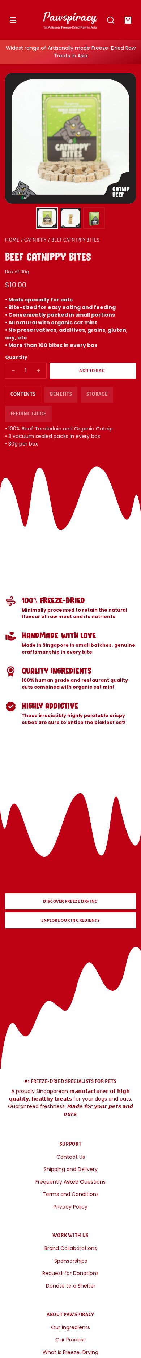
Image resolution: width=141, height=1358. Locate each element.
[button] (111, 20)
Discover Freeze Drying (70, 901)
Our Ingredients (70, 1327)
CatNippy (35, 240)
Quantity (16, 357)
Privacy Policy (70, 1206)
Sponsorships (70, 1260)
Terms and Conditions (71, 1194)
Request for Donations (70, 1273)
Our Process (70, 1339)
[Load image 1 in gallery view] (47, 218)
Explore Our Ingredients (70, 920)
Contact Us (70, 1156)
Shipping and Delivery (71, 1169)
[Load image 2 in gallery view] (70, 218)
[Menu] (13, 20)
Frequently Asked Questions (70, 1181)
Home (12, 240)
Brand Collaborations (70, 1248)
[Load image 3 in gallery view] (94, 218)
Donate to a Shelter (70, 1285)
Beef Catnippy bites (75, 240)
